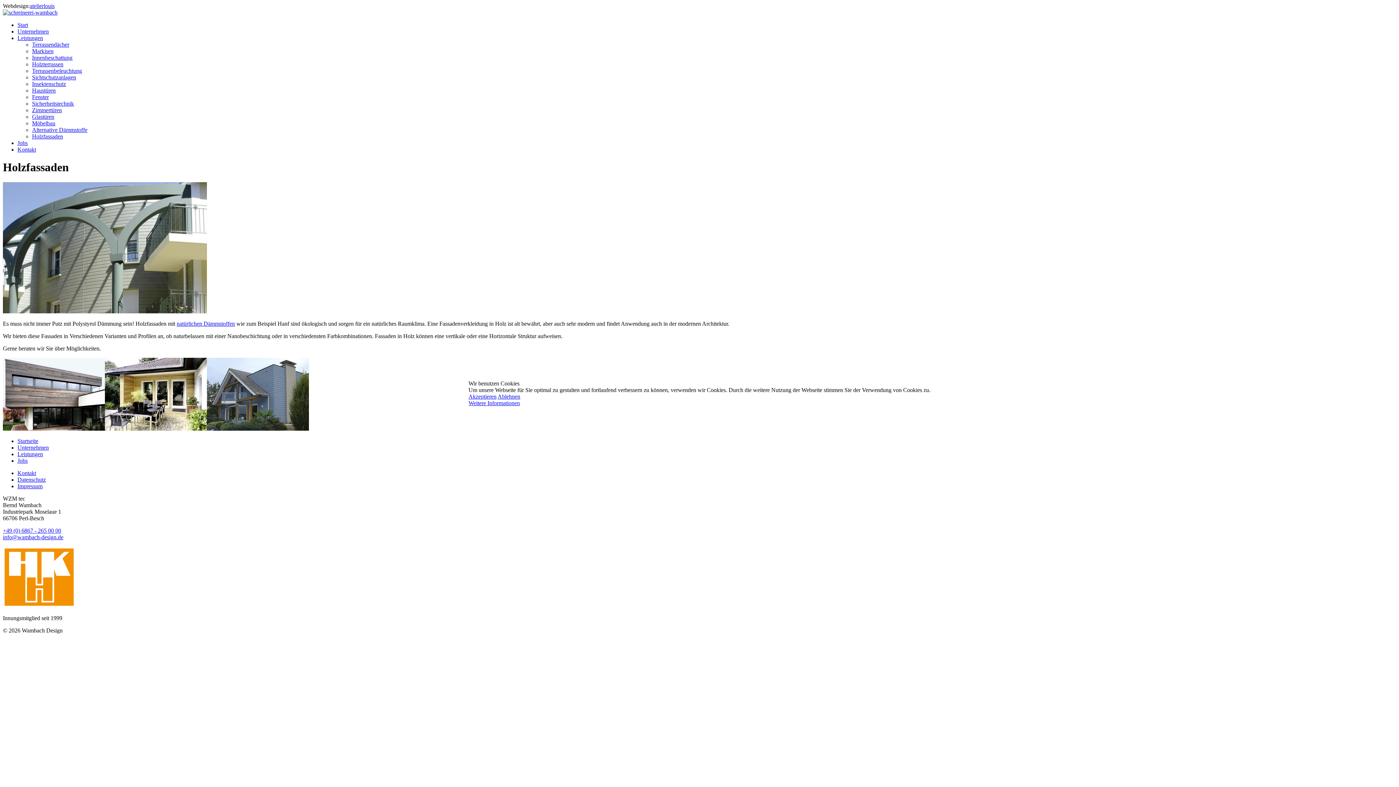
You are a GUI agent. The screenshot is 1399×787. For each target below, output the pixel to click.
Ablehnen (509, 397)
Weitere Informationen (494, 403)
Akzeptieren (483, 397)
